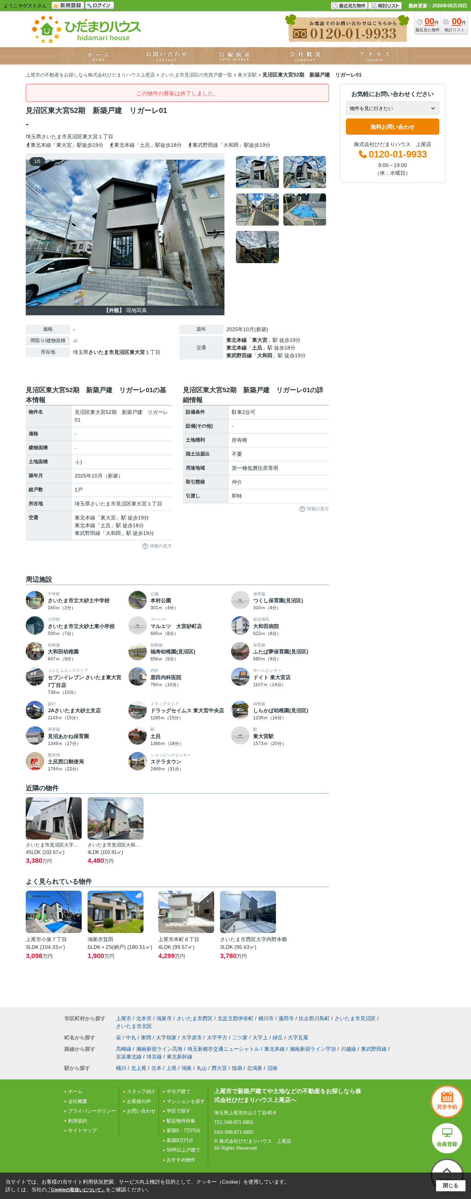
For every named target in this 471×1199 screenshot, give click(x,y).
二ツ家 (240, 1037)
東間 (146, 1037)
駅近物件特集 (181, 1121)
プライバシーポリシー (92, 1111)
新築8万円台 (180, 1140)
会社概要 (77, 1101)
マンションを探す (186, 1101)
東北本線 (236, 340)
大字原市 (191, 1037)
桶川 (121, 1068)
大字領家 (166, 1037)
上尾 (171, 1068)
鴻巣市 (164, 1018)
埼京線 (154, 1057)
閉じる (450, 1185)
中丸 (131, 1037)
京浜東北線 (129, 1057)
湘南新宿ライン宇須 (313, 1049)
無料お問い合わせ (393, 127)
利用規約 (77, 1121)
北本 (156, 1068)
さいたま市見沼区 (61, 136)
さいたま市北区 (134, 1026)
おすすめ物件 (181, 1160)
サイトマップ (82, 1130)
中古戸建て (179, 1091)
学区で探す (179, 1111)
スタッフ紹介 (141, 1091)
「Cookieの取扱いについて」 (76, 1189)
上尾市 (123, 1018)
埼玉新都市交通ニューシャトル (223, 1049)
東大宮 (90, 136)
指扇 (237, 1068)
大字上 (260, 1037)
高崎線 (123, 1049)
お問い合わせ (141, 1111)
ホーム (75, 1091)
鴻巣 (186, 1068)
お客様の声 (139, 1101)
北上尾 (138, 1068)
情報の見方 (161, 546)
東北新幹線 (179, 1057)
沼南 (272, 1068)
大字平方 (217, 1037)
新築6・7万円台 (184, 1130)
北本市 (144, 1018)
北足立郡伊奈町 (235, 1018)
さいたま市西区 (195, 1018)
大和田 (265, 355)
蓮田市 (286, 1018)
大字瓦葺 (298, 1037)
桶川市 (266, 1018)
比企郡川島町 (314, 1018)
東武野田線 (239, 355)
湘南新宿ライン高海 (159, 1049)
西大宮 (219, 1068)
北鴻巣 (254, 1068)
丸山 (201, 1068)
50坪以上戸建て (184, 1150)
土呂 (257, 348)
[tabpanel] (281, 209)
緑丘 (278, 1037)
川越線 (348, 1049)
